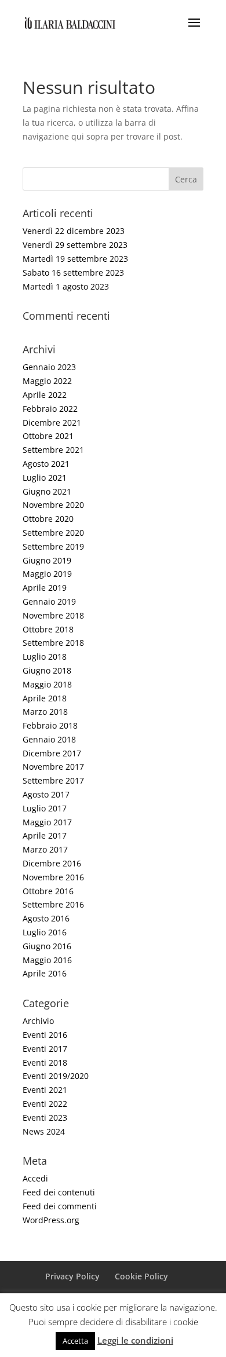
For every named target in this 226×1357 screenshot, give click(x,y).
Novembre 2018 (53, 615)
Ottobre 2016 (48, 891)
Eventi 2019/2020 (56, 1075)
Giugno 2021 (47, 491)
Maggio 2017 (47, 822)
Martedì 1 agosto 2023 (66, 286)
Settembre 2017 (53, 780)
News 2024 (44, 1131)
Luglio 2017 (45, 808)
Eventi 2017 (45, 1048)
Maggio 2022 (47, 380)
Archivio (38, 1020)
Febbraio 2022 (50, 408)
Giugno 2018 (47, 670)
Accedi (35, 1178)
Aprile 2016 (45, 973)
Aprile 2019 (45, 587)
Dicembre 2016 (52, 863)
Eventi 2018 (45, 1062)
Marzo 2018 (45, 711)
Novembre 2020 (53, 504)
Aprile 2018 (45, 698)
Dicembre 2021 (52, 422)
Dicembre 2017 (52, 753)
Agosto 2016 (46, 918)
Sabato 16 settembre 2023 (73, 272)
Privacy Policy (72, 1276)
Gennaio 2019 (49, 601)
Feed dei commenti (60, 1206)
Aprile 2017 (45, 835)
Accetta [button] (75, 1341)
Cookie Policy (141, 1276)
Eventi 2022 (45, 1103)
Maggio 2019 (47, 573)
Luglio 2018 (45, 656)
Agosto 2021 (46, 463)
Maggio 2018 (47, 684)
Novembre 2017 (53, 766)
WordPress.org (51, 1220)
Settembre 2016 (53, 904)
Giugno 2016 (47, 946)
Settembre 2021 (53, 449)
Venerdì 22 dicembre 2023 (74, 230)
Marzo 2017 (45, 849)
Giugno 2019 (47, 560)
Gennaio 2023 (49, 366)
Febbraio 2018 (50, 725)
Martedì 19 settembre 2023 (75, 258)
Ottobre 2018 (48, 629)
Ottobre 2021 (48, 435)
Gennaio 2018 (49, 739)
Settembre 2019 (53, 546)
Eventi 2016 (45, 1034)
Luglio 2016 (45, 932)
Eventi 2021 (45, 1089)
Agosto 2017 (46, 794)
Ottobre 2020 (48, 518)
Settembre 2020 (53, 532)
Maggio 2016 (47, 959)
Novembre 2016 (53, 877)
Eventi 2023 (45, 1117)
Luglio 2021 (45, 477)
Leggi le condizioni (135, 1340)
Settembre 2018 (53, 642)
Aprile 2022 (45, 394)
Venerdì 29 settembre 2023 (75, 244)
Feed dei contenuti (59, 1192)
